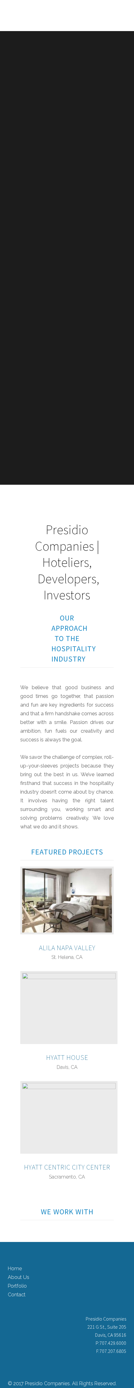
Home (15, 1268)
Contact (17, 1295)
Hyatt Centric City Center (67, 1167)
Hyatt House (67, 1057)
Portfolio (17, 1286)
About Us (18, 1277)
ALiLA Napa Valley (67, 947)
